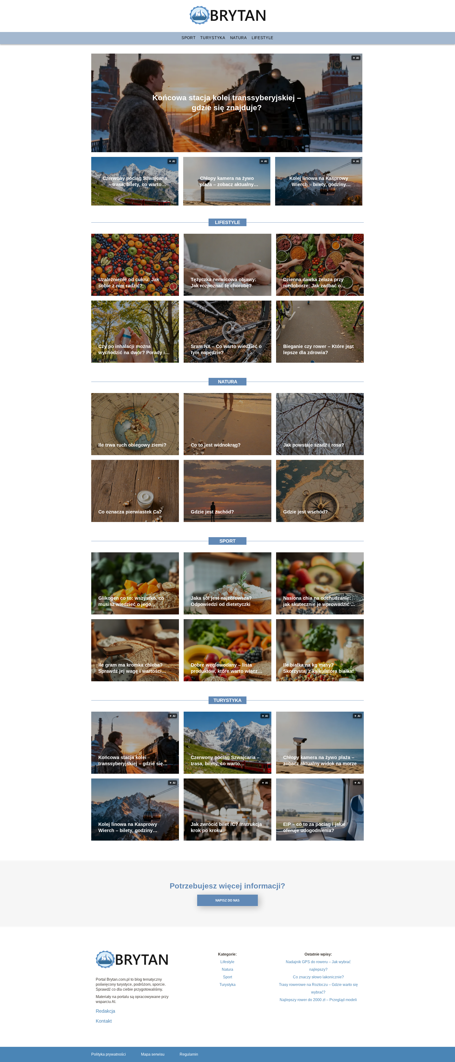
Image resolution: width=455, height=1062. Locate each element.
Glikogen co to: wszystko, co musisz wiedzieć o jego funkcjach (131, 601)
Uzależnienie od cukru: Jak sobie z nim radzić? (128, 282)
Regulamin (189, 1054)
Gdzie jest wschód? (305, 511)
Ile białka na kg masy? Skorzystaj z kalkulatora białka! (318, 668)
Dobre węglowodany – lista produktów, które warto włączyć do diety (227, 668)
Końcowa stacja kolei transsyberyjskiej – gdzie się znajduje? (226, 102)
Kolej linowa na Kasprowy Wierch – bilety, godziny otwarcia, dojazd (318, 182)
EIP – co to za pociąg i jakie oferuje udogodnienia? (314, 827)
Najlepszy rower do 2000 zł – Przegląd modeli (318, 1000)
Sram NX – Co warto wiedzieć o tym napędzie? (226, 349)
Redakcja (105, 1011)
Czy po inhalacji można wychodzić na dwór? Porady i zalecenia (131, 350)
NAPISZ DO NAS (227, 900)
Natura (238, 38)
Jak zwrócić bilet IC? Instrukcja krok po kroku (226, 827)
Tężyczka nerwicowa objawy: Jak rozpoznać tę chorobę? (223, 282)
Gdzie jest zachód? (212, 511)
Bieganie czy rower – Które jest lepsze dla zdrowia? (318, 349)
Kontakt (104, 1021)
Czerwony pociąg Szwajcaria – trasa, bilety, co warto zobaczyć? (135, 182)
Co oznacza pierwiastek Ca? (130, 511)
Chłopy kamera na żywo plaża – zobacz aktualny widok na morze (227, 182)
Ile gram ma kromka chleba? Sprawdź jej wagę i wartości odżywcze (130, 668)
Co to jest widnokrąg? (216, 445)
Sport (189, 38)
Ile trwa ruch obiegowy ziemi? (132, 445)
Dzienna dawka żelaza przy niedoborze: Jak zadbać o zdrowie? (313, 283)
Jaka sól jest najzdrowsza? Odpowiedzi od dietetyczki (221, 601)
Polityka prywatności (108, 1054)
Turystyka (212, 38)
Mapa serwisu (152, 1054)
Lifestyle (262, 38)
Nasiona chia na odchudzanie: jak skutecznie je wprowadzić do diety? (319, 601)
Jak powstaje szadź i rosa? (313, 445)
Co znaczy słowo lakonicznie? (318, 977)
